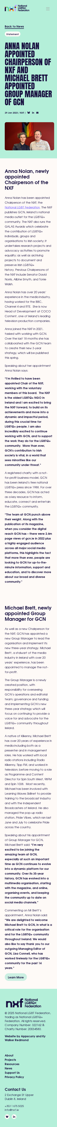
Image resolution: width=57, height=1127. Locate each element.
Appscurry (28, 1036)
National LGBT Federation (22, 207)
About (9, 1055)
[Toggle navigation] (47, 9)
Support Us (12, 1072)
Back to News (14, 26)
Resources (12, 1064)
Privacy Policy (14, 1077)
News (8, 1068)
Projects (10, 1059)
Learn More (16, 977)
